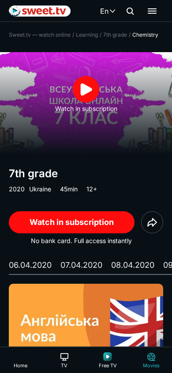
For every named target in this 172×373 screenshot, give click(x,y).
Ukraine (40, 189)
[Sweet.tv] (40, 11)
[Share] (152, 222)
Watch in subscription (72, 222)
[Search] (130, 11)
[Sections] (152, 11)
